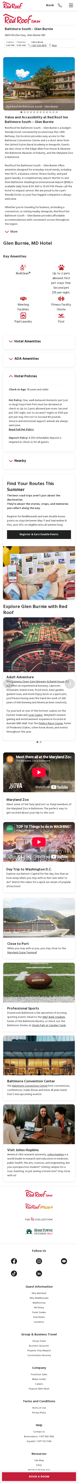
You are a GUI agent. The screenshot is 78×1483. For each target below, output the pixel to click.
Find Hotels (39, 1317)
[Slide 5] (34, 112)
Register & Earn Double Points (39, 534)
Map (54, 45)
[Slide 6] (37, 112)
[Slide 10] (50, 112)
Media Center (39, 1379)
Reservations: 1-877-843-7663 (39, 1437)
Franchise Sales (39, 1375)
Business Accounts (39, 1346)
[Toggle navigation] (71, 5)
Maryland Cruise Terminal (21, 952)
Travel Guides (39, 1312)
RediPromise (39, 1303)
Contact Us (39, 1432)
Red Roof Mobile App (39, 1470)
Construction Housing (39, 1355)
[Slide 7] (41, 112)
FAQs (39, 1465)
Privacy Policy (39, 1413)
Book (50, 5)
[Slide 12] (57, 112)
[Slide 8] (44, 112)
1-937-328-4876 (38, 45)
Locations (39, 1322)
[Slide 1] (21, 112)
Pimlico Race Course (51, 723)
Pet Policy (39, 1308)
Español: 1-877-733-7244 (39, 1441)
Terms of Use (39, 1408)
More (14, 231)
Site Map (39, 1461)
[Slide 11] (53, 112)
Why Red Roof (39, 1293)
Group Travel (39, 1341)
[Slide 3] (28, 112)
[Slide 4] (31, 112)
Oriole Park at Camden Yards (49, 1025)
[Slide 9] (47, 112)
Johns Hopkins (55, 1154)
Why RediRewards (39, 1298)
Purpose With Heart (39, 1389)
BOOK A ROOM (39, 1476)
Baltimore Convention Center (30, 1086)
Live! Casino (35, 715)
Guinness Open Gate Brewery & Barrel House (38, 681)
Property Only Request (39, 1351)
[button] (8, 89)
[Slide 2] (25, 112)
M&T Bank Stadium (53, 1017)
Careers (39, 1384)
